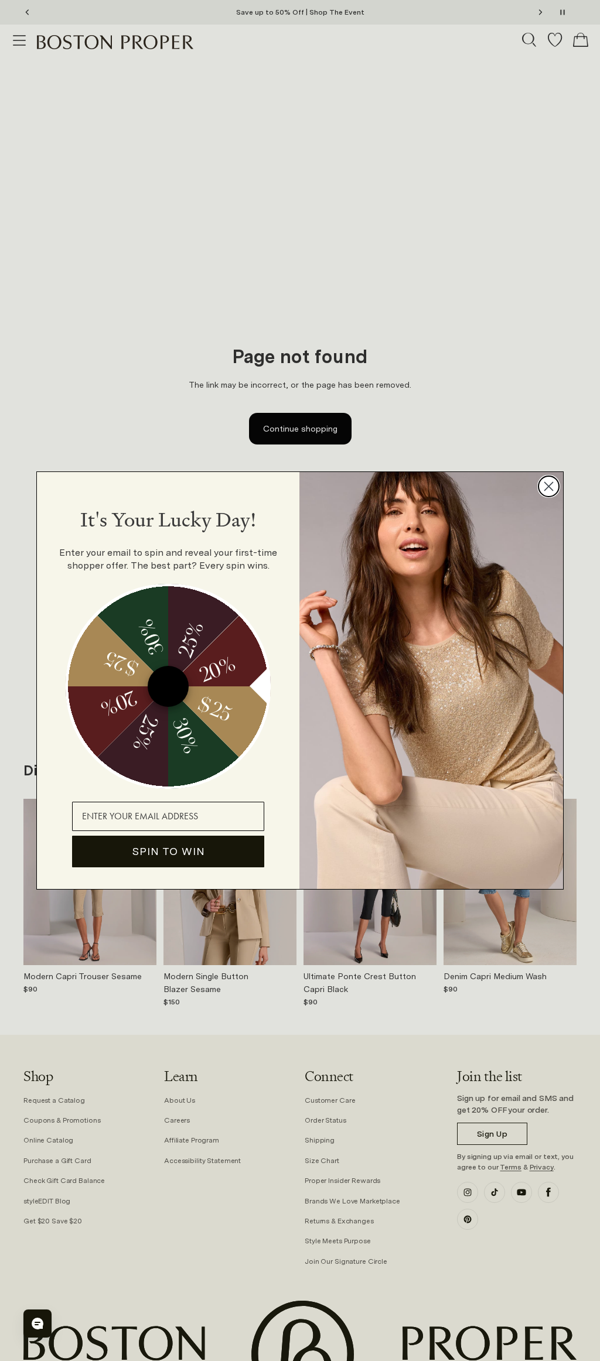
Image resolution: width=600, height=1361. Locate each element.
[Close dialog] (548, 486)
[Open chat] (37, 1323)
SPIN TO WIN (168, 851)
